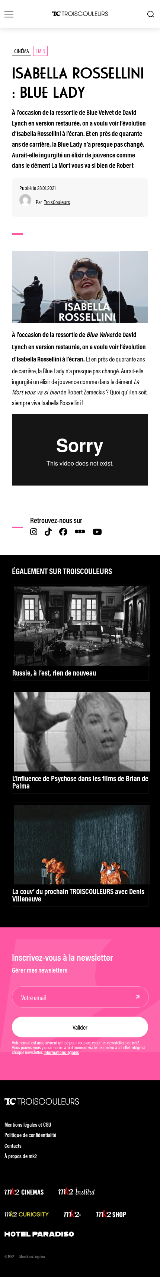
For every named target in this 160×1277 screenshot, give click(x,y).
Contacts (13, 1146)
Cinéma (21, 50)
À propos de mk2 (20, 1157)
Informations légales (61, 1053)
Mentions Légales (32, 1257)
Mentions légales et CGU (27, 1125)
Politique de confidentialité (30, 1135)
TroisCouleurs (57, 202)
